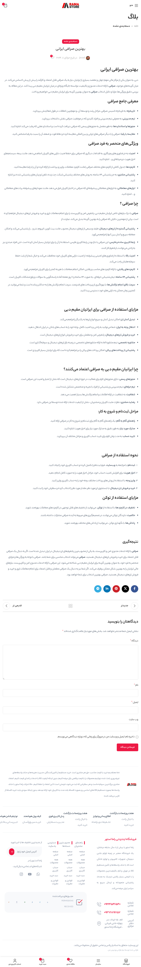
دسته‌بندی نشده (121, 26)
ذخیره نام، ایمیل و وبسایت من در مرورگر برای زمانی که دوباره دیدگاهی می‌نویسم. (96, 737)
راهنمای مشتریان (79, 844)
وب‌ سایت (133, 720)
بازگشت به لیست (70, 606)
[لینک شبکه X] (125, 589)
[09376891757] (99, 912)
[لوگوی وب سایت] (70, 5)
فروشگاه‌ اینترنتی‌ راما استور (120, 839)
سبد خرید (80, 876)
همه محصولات (81, 861)
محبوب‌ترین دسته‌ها (66, 844)
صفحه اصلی (82, 853)
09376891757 (112, 912)
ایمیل (134, 702)
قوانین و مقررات (81, 882)
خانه (136, 26)
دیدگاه (134, 641)
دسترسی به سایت (52, 844)
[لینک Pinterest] (116, 589)
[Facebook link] (134, 589)
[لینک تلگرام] (98, 589)
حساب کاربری (82, 869)
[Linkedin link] (107, 589)
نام (136, 685)
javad (82, 58)
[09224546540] (99, 904)
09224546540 (112, 904)
